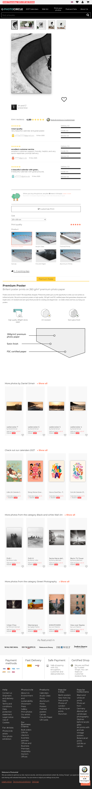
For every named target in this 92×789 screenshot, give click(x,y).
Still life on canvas (81, 744)
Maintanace (33, 625)
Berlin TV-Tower (77, 558)
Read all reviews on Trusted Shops (62, 120)
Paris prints (63, 700)
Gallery (24, 709)
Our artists (25, 714)
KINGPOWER (55, 625)
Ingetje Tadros (34, 627)
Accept (85, 783)
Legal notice (7, 717)
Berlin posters (64, 695)
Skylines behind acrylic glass (83, 722)
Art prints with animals (83, 728)
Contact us (7, 693)
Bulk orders (26, 730)
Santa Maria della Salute (56, 558)
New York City (64, 698)
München (62, 714)
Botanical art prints (82, 739)
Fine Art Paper (46, 717)
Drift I (9, 558)
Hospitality (25, 751)
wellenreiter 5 (54, 427)
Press (23, 706)
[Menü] (88, 767)
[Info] (13, 234)
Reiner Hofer (13, 560)
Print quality (16, 225)
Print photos (26, 712)
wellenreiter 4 (76, 427)
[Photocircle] (12, 9)
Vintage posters (80, 734)
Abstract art (82, 711)
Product (15, 229)
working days (21, 271)
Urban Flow (11, 625)
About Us (25, 693)
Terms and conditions (22, 781)
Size (13, 216)
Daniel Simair (23, 108)
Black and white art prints (81, 698)
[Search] (88, 15)
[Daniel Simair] (14, 107)
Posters (43, 706)
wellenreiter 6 (33, 427)
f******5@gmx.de (21, 158)
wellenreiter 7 (12, 427)
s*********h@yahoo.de (22, 176)
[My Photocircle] (82, 2)
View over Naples (77, 625)
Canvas (43, 714)
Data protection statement (7, 712)
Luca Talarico (55, 627)
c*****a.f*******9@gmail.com (24, 135)
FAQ (4, 701)
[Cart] (88, 2)
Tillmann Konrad (14, 627)
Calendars (44, 693)
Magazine (25, 717)
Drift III (31, 558)
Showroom (26, 704)
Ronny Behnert (56, 560)
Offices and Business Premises (26, 746)
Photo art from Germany (81, 706)
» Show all (42, 383)
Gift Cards (44, 720)
